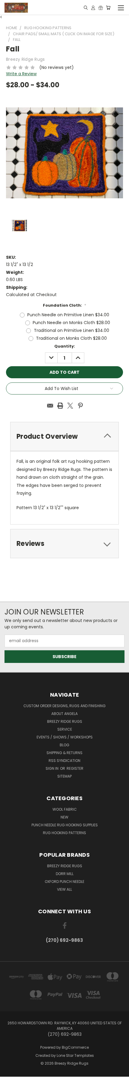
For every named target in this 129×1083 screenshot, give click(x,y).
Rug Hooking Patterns (64, 832)
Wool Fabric (64, 809)
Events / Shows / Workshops (65, 737)
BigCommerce (75, 1047)
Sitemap (64, 776)
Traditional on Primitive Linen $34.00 (71, 330)
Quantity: (64, 346)
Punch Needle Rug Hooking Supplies (65, 825)
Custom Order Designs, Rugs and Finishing (64, 705)
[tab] (64, 543)
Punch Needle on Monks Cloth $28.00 (71, 323)
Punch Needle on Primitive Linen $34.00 (68, 315)
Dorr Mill (65, 873)
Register (75, 768)
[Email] (50, 406)
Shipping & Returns (64, 752)
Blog (64, 744)
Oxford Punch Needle (64, 881)
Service (64, 729)
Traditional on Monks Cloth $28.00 (71, 338)
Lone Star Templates (75, 1055)
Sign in (52, 768)
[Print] (60, 406)
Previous (9, 1077)
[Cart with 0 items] (108, 7)
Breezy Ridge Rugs (64, 721)
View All (64, 889)
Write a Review (21, 74)
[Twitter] (70, 406)
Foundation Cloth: (64, 305)
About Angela (64, 713)
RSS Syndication (64, 760)
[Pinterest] (80, 406)
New (64, 817)
